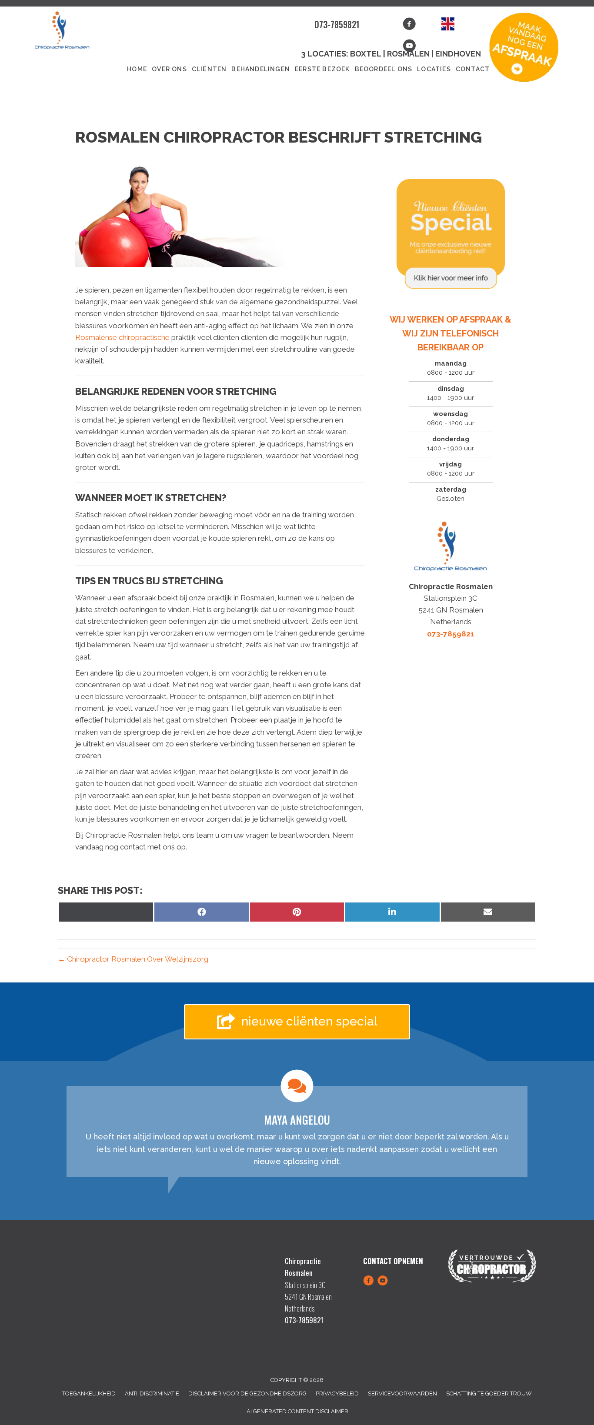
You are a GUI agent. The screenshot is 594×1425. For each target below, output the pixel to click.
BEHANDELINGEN (260, 69)
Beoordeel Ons (384, 69)
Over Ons (169, 69)
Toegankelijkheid (89, 1393)
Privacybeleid (337, 1393)
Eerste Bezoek (322, 69)
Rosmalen (409, 53)
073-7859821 (337, 24)
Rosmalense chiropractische (123, 337)
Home (137, 69)
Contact (473, 69)
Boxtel (365, 53)
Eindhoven (458, 53)
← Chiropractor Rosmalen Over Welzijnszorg (133, 959)
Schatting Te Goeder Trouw (489, 1393)
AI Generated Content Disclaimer (297, 1411)
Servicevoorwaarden (402, 1393)
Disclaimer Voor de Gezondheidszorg (247, 1393)
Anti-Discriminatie (152, 1393)
